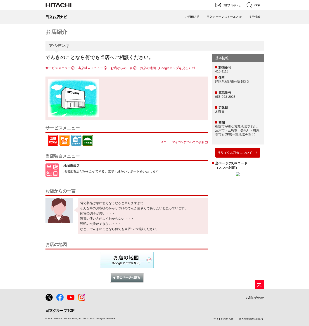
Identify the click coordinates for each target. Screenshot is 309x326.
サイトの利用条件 (223, 318)
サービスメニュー (58, 68)
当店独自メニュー (90, 68)
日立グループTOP (60, 310)
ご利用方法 (192, 17)
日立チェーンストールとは (224, 17)
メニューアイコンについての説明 (182, 142)
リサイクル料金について (234, 152)
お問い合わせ (255, 297)
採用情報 (254, 17)
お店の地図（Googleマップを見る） (166, 68)
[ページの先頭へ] (259, 284)
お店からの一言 (122, 68)
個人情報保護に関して (251, 318)
